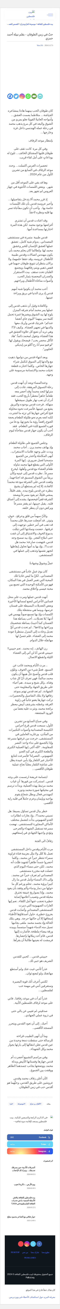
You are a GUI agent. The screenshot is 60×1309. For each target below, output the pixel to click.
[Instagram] (22, 96)
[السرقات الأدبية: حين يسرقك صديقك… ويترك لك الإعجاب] (45, 1171)
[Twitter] (16, 96)
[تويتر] (33, 1244)
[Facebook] (10, 96)
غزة (11, 1104)
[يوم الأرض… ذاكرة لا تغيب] (45, 1186)
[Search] (9, 14)
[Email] (34, 96)
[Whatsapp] (28, 96)
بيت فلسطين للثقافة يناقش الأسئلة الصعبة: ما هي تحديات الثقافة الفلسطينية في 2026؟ (23, 1200)
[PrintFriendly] (40, 96)
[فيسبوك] (39, 1244)
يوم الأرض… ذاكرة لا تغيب (24, 1184)
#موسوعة (21, 1104)
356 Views (40, 45)
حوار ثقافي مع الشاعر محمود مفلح (21, 1217)
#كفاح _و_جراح (35, 1104)
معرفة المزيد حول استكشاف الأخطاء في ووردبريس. (32, 1297)
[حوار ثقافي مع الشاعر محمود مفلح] (45, 1219)
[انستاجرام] (27, 1244)
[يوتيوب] (21, 1244)
